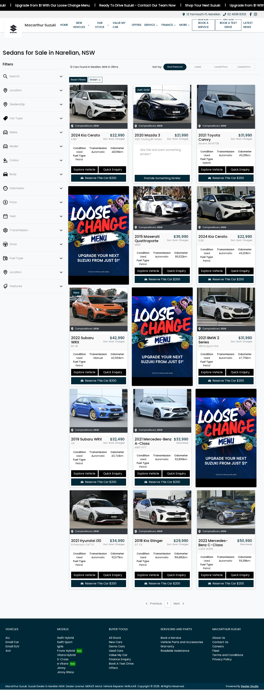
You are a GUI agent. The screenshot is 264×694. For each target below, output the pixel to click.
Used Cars (116, 651)
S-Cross (62, 659)
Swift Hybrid (65, 638)
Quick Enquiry (112, 169)
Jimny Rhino (65, 672)
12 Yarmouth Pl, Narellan (203, 14)
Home (64, 25)
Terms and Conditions (227, 655)
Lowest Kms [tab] (244, 66)
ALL (7, 638)
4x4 (8, 651)
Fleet (215, 651)
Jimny (61, 668)
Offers (136, 25)
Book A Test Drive (121, 664)
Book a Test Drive (228, 25)
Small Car (12, 642)
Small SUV (12, 646)
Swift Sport (65, 642)
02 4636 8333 (236, 14)
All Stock (115, 638)
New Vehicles (79, 25)
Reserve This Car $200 (100, 178)
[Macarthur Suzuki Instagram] (256, 14)
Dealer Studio (250, 686)
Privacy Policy (222, 659)
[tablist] (209, 66)
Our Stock (99, 25)
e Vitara (62, 664)
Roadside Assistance (175, 651)
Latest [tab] (198, 66)
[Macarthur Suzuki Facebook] (251, 14)
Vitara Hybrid (66, 655)
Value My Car (119, 25)
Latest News (248, 25)
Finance (167, 25)
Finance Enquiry (120, 659)
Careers (218, 646)
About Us (218, 638)
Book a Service (203, 25)
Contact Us (220, 642)
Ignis (60, 646)
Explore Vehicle (84, 169)
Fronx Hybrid (66, 651)
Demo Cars (117, 646)
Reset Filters (78, 79)
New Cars (115, 642)
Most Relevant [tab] (175, 66)
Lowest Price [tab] (220, 66)
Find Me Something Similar (162, 178)
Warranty (167, 646)
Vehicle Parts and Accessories (182, 642)
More (183, 25)
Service (149, 25)
